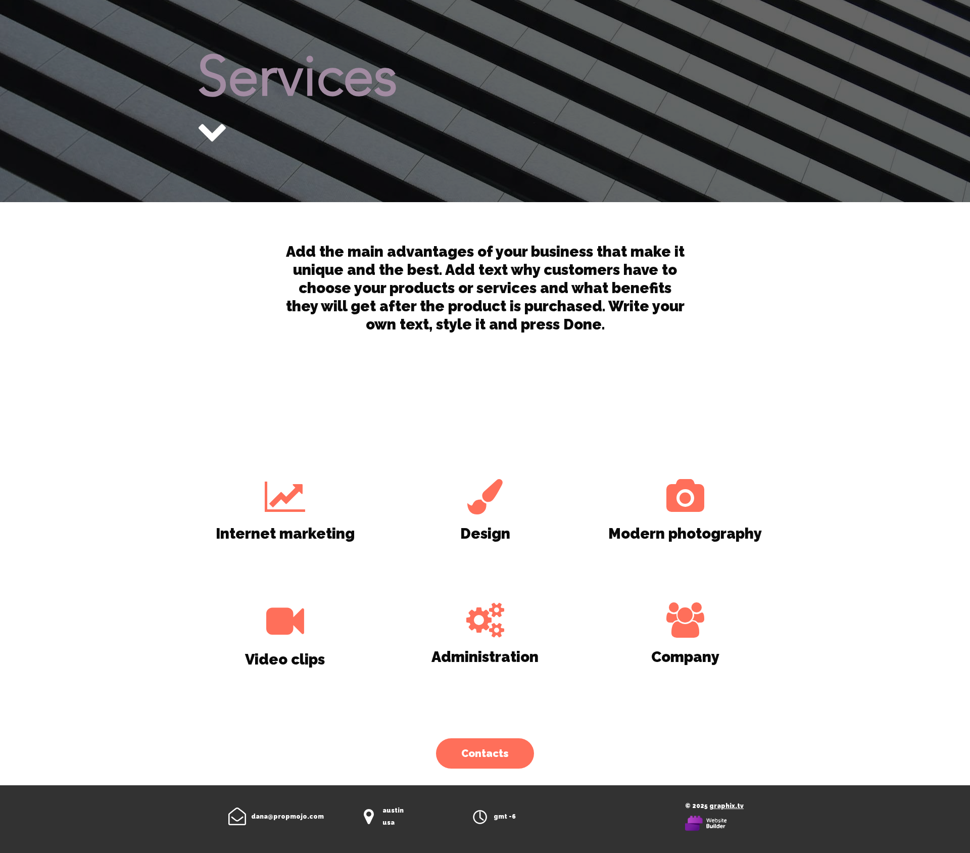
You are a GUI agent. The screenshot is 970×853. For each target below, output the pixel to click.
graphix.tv (726, 806)
